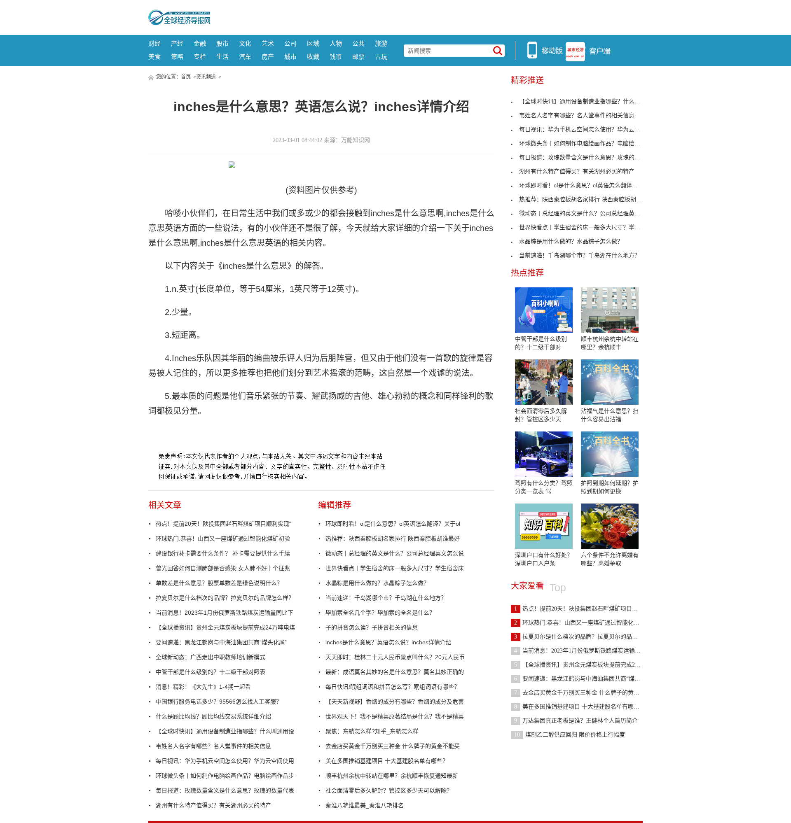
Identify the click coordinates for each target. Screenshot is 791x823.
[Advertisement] (426, 16)
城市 (290, 56)
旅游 (381, 43)
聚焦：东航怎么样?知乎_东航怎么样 (372, 731)
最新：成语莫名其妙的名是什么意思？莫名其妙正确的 (394, 672)
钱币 (336, 56)
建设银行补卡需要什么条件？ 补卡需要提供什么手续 (223, 553)
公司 (290, 43)
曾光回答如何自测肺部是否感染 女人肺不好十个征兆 (223, 568)
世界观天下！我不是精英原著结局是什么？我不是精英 (394, 716)
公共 (358, 43)
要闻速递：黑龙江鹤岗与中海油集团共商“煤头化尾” (221, 642)
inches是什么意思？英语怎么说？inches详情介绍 (388, 642)
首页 (186, 77)
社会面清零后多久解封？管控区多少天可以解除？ (388, 790)
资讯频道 (206, 77)
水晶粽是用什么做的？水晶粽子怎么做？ (377, 583)
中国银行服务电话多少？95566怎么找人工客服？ (219, 701)
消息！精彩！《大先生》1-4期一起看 (203, 686)
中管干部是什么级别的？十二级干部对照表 (210, 672)
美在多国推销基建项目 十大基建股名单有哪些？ (386, 761)
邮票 (358, 56)
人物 (336, 43)
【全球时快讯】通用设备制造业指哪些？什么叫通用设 (225, 731)
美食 (154, 56)
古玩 (381, 56)
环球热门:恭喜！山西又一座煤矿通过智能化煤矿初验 (223, 538)
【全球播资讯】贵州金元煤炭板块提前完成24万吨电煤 (225, 627)
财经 (154, 43)
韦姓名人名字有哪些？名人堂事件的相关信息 (213, 746)
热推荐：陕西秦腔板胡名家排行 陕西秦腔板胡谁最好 (392, 538)
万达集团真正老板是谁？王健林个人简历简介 (576, 721)
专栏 (200, 56)
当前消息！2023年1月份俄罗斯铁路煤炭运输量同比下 (224, 612)
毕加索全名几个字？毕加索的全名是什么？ (380, 612)
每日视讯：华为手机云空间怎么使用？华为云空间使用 (225, 761)
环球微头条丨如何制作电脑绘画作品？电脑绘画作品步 (225, 775)
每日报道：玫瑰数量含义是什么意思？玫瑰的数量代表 (225, 790)
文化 (245, 43)
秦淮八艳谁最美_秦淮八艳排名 (364, 805)
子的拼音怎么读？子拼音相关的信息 (371, 627)
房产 (268, 56)
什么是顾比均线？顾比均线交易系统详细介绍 (213, 716)
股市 (222, 43)
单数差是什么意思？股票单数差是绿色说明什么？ (219, 583)
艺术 (268, 43)
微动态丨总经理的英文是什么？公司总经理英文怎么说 (394, 553)
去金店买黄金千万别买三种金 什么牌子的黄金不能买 (392, 746)
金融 (200, 43)
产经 (177, 43)
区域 (313, 43)
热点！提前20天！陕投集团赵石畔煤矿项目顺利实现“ (223, 523)
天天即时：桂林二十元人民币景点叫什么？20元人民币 (395, 657)
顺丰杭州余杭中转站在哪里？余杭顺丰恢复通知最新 (391, 775)
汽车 (245, 56)
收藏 (313, 56)
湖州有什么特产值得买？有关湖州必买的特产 (213, 805)
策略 (177, 56)
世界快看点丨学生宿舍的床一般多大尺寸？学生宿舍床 (394, 568)
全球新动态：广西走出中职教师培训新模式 (210, 657)
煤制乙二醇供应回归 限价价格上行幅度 (569, 735)
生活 (222, 56)
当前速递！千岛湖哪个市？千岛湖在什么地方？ (386, 598)
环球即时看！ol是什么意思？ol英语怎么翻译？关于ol (392, 523)
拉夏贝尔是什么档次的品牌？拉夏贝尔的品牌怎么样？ (225, 598)
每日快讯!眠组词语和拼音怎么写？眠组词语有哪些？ (392, 686)
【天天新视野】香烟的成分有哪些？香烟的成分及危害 (394, 701)
